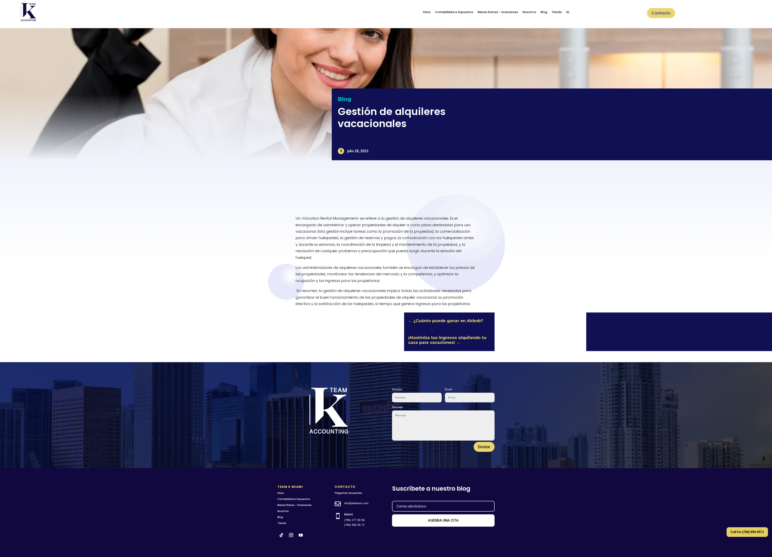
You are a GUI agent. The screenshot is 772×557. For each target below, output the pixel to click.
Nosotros (529, 12)
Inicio (427, 12)
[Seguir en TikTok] (281, 535)
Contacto (661, 13)
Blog (544, 12)
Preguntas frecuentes (348, 493)
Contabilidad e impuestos (454, 12)
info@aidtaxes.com (356, 503)
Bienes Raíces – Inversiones (498, 12)
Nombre (397, 389)
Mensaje (397, 407)
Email (448, 389)
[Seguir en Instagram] (291, 535)
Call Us (747, 532)
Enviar (484, 447)
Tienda (557, 12)
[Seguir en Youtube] (301, 535)
